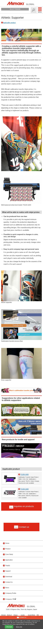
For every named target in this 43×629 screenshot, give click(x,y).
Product (7, 549)
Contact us (22, 617)
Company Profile (10, 593)
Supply (7, 565)
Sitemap (3, 614)
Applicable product (9, 23)
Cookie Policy (23, 615)
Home (7, 543)
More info (19, 627)
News (7, 588)
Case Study (9, 554)
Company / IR (10, 599)
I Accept (9, 627)
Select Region (15, 9)
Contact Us (9, 582)
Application (9, 560)
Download (8, 576)
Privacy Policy (16, 615)
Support (8, 571)
